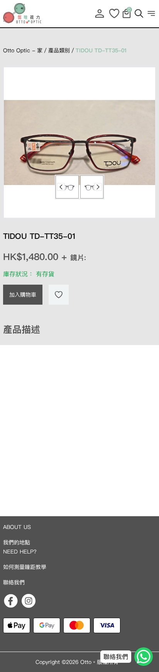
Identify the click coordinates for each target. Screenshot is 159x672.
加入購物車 (22, 294)
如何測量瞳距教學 (24, 567)
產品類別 (59, 50)
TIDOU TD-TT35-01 (101, 50)
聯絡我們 (14, 582)
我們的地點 (16, 542)
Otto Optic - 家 (22, 50)
